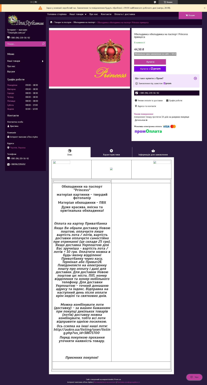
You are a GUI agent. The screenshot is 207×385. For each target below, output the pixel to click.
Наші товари (76, 14)
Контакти (106, 14)
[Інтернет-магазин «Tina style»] (25, 20)
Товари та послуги (62, 22)
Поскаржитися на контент (105, 382)
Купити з (145, 68)
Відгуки (11, 71)
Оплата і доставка (124, 14)
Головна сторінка (57, 14)
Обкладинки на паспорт (84, 22)
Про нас (93, 14)
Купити (150, 61)
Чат (197, 377)
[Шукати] (43, 44)
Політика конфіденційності (128, 382)
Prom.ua (117, 379)
